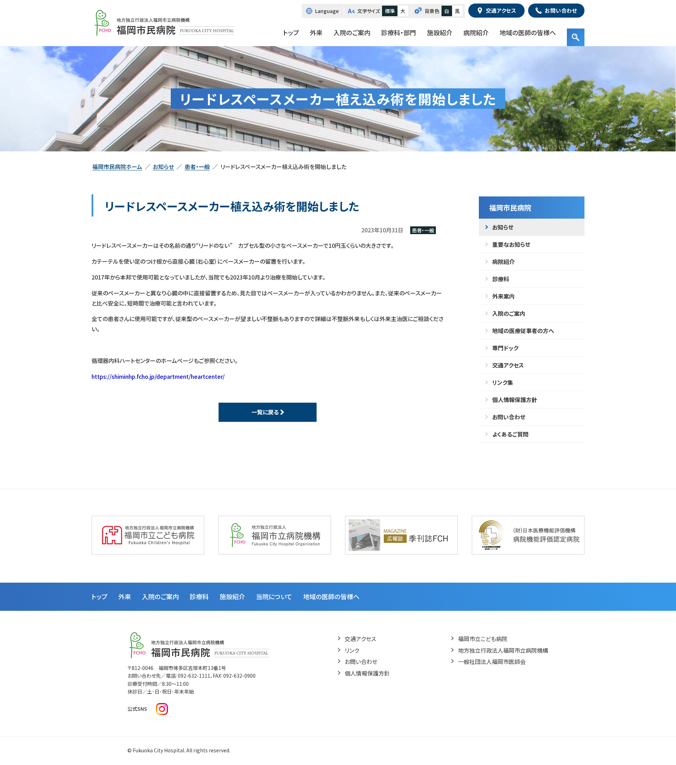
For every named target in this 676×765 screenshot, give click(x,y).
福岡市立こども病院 (482, 638)
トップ (291, 32)
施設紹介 (439, 32)
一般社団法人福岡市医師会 (492, 661)
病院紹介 (476, 32)
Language (327, 10)
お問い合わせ (508, 417)
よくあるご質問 (510, 434)
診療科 (500, 279)
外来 (316, 32)
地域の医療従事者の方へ (523, 330)
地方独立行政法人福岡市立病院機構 (503, 650)
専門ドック (505, 348)
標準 (390, 10)
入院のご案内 (351, 32)
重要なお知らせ (511, 244)
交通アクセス (508, 365)
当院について (274, 596)
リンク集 (502, 382)
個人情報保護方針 (514, 399)
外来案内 (503, 296)
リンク (352, 650)
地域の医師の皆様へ (528, 32)
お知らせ (502, 227)
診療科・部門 (398, 32)
